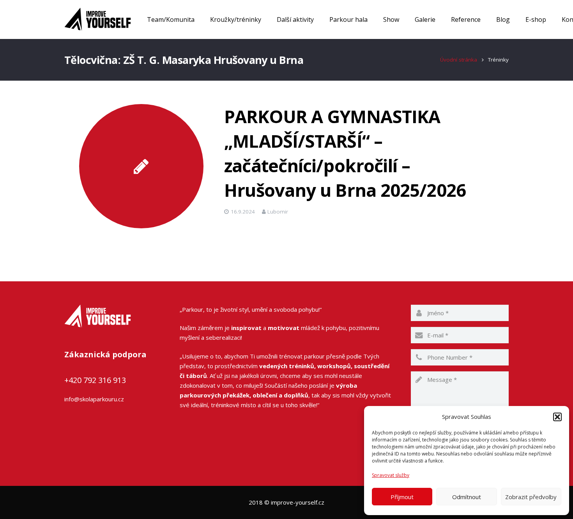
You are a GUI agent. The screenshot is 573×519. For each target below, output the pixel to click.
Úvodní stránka (458, 59)
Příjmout (402, 497)
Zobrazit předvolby (531, 497)
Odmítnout (466, 497)
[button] (557, 417)
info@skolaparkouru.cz (94, 399)
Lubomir (277, 211)
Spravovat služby (390, 475)
